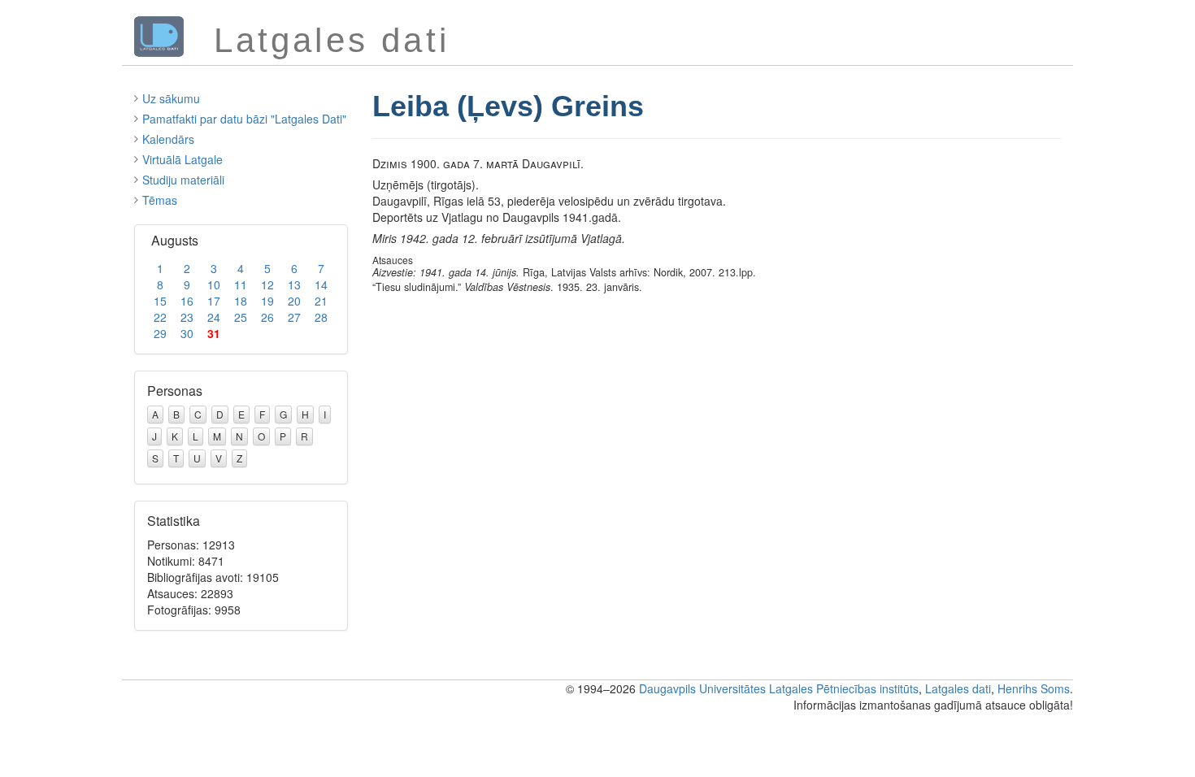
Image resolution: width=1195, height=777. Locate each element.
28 (321, 317)
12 (267, 284)
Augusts (174, 240)
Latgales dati (958, 688)
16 (186, 301)
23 (186, 317)
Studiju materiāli (183, 179)
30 (186, 333)
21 (321, 301)
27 (294, 317)
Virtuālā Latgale (182, 159)
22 (160, 317)
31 (213, 333)
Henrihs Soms (1033, 688)
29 (160, 333)
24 (213, 317)
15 (160, 301)
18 (240, 301)
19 (267, 301)
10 (213, 284)
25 (240, 317)
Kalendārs (168, 139)
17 (213, 301)
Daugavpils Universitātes (702, 688)
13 (294, 284)
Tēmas (159, 200)
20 (294, 301)
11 (240, 284)
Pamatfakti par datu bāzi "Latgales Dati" (244, 119)
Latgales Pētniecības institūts (844, 688)
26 (267, 317)
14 (321, 284)
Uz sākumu (171, 98)
